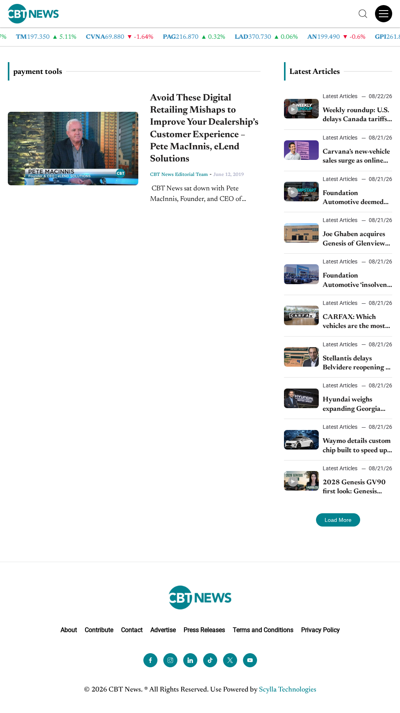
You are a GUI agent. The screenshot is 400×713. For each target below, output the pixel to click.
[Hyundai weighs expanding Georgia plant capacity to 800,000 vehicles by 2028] (301, 398)
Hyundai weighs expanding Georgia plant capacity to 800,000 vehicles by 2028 (353, 405)
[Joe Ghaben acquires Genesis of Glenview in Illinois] (301, 233)
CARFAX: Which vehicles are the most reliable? (354, 322)
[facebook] (150, 660)
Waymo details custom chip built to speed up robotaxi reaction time (357, 446)
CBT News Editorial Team (179, 174)
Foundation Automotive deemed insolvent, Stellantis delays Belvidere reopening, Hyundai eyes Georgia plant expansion (353, 199)
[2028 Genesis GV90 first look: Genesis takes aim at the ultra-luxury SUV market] (301, 481)
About (69, 630)
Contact (132, 630)
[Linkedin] (190, 660)
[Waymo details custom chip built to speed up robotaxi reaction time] (301, 440)
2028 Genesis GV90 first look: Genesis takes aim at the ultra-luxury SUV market (356, 488)
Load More (338, 520)
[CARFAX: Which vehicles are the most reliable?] (301, 315)
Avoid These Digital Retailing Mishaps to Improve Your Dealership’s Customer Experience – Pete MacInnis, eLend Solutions (204, 128)
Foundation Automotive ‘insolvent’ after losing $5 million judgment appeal (357, 281)
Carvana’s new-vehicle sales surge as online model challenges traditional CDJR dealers (356, 157)
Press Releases (204, 630)
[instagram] (170, 660)
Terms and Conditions (263, 630)
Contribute (99, 630)
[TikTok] (210, 660)
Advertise (163, 630)
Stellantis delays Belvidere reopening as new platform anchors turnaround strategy (357, 364)
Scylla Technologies (287, 689)
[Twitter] (230, 660)
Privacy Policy (320, 630)
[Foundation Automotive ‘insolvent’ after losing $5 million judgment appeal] (301, 274)
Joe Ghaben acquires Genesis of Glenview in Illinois (354, 240)
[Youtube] (250, 660)
